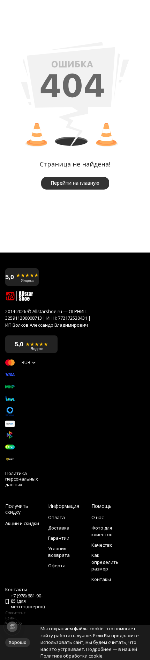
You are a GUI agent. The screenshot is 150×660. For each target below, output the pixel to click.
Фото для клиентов (102, 531)
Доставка (58, 528)
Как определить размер (105, 562)
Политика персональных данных (21, 479)
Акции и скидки (22, 523)
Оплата (56, 517)
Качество (102, 545)
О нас (97, 517)
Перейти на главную (75, 182)
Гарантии (58, 538)
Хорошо (18, 642)
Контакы (101, 579)
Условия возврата (59, 552)
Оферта (57, 565)
